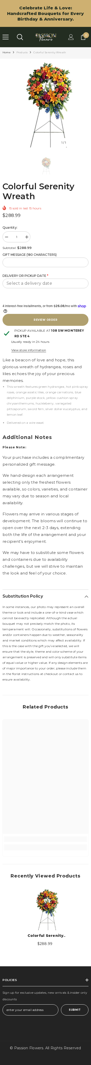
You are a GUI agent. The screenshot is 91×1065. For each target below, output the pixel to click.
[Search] (20, 37)
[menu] (6, 37)
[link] (45, 839)
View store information (28, 350)
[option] (45, 104)
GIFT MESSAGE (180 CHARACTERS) (30, 255)
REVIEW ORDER (45, 320)
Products (22, 52)
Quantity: (10, 227)
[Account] (71, 37)
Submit (75, 1009)
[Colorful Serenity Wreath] (45, 909)
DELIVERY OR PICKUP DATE (25, 276)
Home (7, 52)
